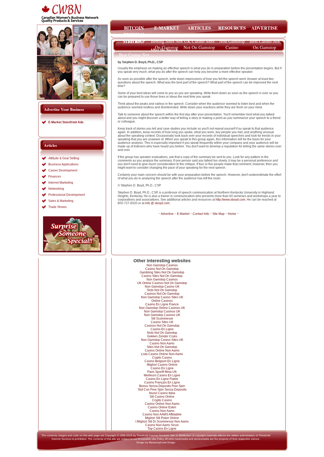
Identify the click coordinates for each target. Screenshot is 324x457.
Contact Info (201, 214)
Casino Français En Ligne (162, 382)
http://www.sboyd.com (230, 199)
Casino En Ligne (162, 329)
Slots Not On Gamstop (162, 290)
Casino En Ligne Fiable (162, 379)
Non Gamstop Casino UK (162, 286)
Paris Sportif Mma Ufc (162, 372)
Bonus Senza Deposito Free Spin (162, 386)
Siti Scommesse (162, 318)
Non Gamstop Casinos (162, 265)
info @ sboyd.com (157, 203)
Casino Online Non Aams (162, 350)
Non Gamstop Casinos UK (162, 311)
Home (232, 214)
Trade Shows (57, 207)
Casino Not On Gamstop (162, 269)
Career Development (62, 170)
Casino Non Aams (162, 343)
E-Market (183, 214)
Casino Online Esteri (162, 407)
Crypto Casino (162, 357)
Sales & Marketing (60, 201)
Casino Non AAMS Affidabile (162, 414)
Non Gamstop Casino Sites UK (162, 297)
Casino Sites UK (162, 322)
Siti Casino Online (162, 396)
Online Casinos (162, 301)
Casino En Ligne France (162, 304)
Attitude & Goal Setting (63, 158)
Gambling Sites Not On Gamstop (162, 272)
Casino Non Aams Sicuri (162, 425)
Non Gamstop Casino (232, 42)
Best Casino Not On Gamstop (265, 42)
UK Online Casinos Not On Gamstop (162, 283)
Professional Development (66, 195)
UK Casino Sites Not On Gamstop (199, 42)
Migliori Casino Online (162, 364)
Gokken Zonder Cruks (162, 336)
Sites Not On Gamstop (162, 347)
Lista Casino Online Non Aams (162, 354)
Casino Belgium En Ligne (162, 361)
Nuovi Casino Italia (162, 393)
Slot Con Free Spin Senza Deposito (162, 389)
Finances (54, 176)
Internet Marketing (60, 182)
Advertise (167, 214)
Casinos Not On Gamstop (162, 293)
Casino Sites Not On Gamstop (162, 276)
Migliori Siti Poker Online (162, 418)
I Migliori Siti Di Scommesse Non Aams (162, 421)
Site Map (218, 214)
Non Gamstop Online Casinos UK (162, 308)
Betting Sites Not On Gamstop (167, 42)
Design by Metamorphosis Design (155, 442)
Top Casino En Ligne (162, 428)
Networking (56, 188)
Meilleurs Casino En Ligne (162, 375)
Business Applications (63, 164)
